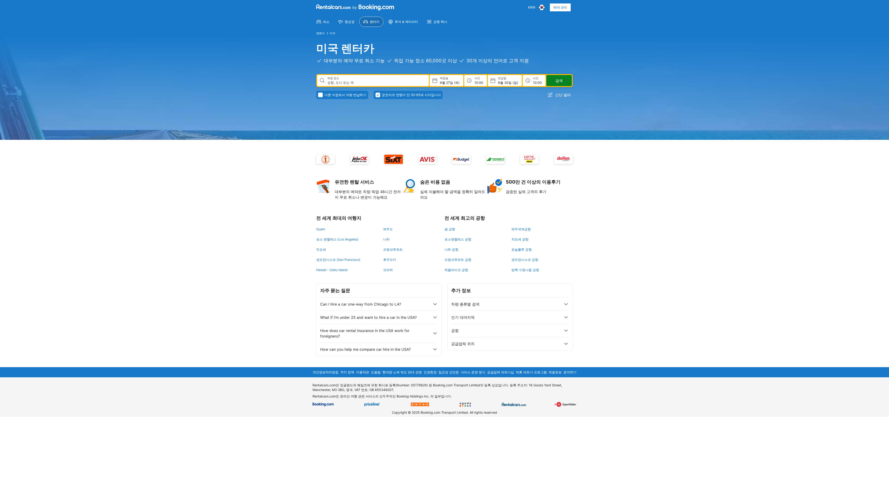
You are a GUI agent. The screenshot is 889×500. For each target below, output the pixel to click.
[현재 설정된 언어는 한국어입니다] (542, 7)
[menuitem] (323, 22)
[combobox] (376, 82)
